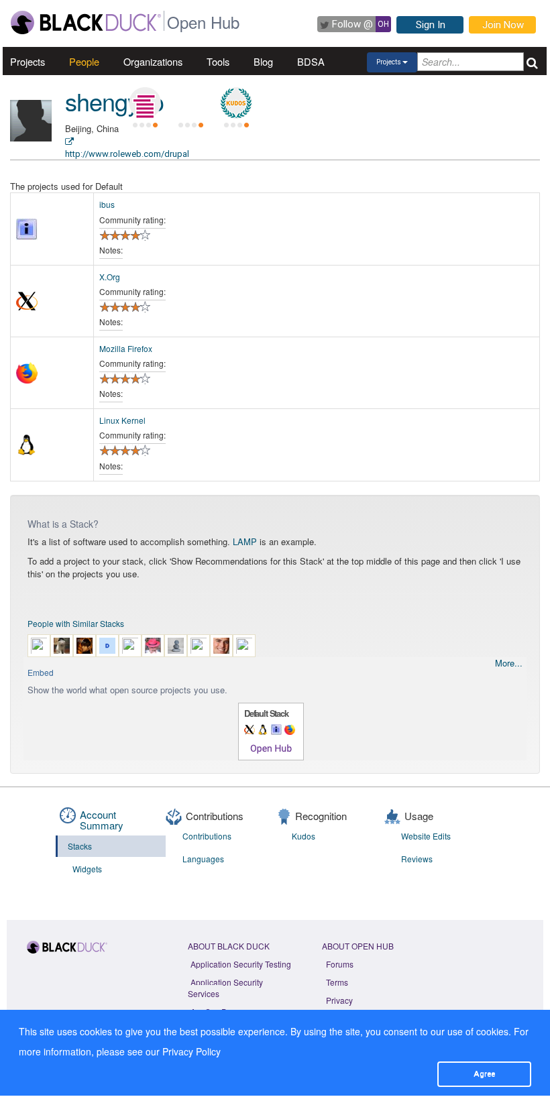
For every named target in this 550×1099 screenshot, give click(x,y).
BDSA (311, 61)
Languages (203, 858)
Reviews (417, 858)
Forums (339, 964)
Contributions (206, 836)
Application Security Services (225, 987)
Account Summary (101, 820)
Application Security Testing (240, 964)
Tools (218, 61)
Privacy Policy (191, 1051)
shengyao (114, 101)
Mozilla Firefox (125, 348)
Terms (337, 982)
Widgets (87, 868)
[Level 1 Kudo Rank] (236, 103)
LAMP (245, 541)
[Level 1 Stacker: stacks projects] (145, 103)
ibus (107, 204)
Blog (263, 61)
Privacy (339, 1000)
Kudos (303, 836)
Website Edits (426, 836)
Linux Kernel (122, 420)
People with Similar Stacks (76, 623)
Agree (484, 1073)
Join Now (503, 25)
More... (508, 663)
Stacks (80, 846)
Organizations (152, 61)
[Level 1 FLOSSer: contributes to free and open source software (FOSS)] (190, 103)
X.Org (109, 276)
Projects (27, 61)
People (84, 61)
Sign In (430, 25)
